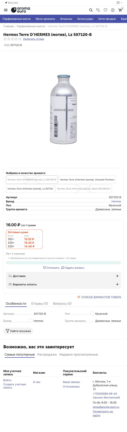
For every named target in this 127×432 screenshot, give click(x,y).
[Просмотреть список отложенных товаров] (105, 10)
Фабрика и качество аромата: (26, 173)
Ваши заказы (71, 382)
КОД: (7, 45)
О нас (36, 382)
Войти (7, 380)
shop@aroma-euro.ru (106, 407)
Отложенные (71, 386)
